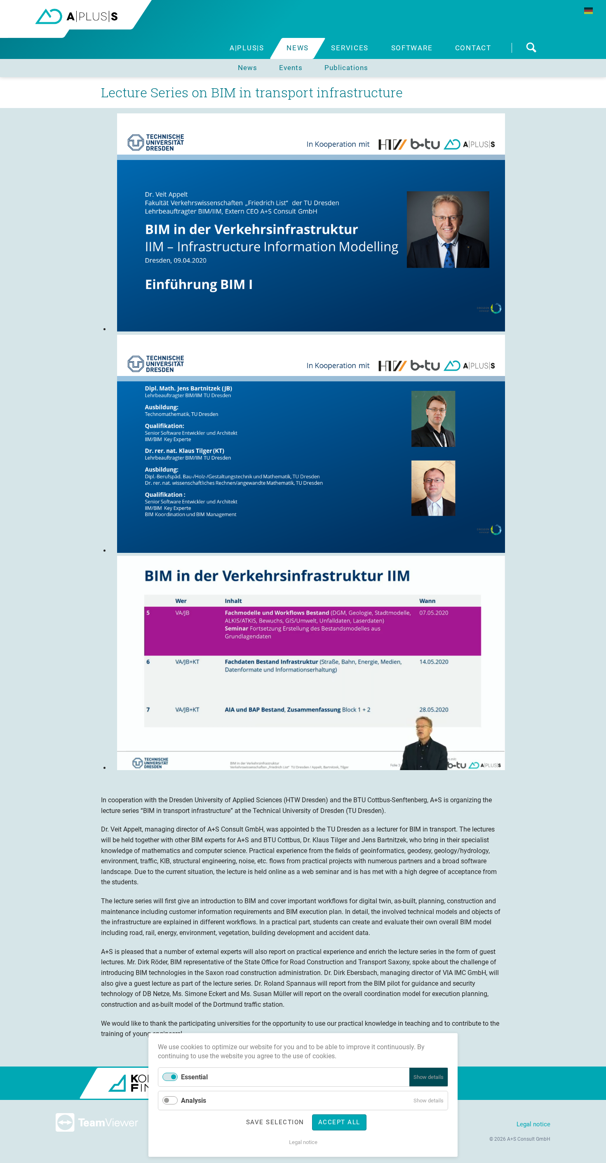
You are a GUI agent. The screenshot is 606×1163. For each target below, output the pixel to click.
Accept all (339, 1122)
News (247, 67)
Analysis (193, 1100)
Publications (346, 67)
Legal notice (533, 1124)
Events (291, 67)
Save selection (275, 1122)
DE (588, 10)
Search (531, 48)
